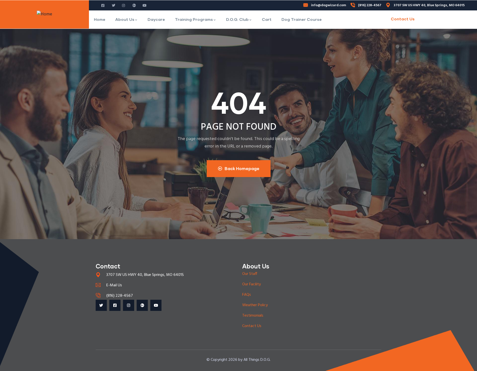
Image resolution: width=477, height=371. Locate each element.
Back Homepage (242, 168)
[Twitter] (101, 305)
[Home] (44, 14)
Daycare (156, 19)
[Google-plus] (142, 305)
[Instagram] (128, 305)
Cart (267, 19)
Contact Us (403, 18)
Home (99, 19)
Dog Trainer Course (301, 19)
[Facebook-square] (114, 305)
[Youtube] (155, 305)
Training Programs (194, 19)
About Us (124, 19)
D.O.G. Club (237, 19)
